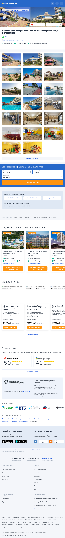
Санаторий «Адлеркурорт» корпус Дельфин (37, 252)
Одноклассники (54, 440)
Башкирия (19, 524)
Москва (4, 419)
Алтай (9, 517)
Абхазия (4, 517)
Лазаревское (12, 522)
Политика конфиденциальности (10, 535)
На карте (35, 217)
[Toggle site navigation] (61, 3)
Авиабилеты (5, 476)
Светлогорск (50, 517)
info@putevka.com (52, 198)
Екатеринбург (33, 419)
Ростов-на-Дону (23, 421)
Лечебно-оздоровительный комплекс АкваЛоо (12, 252)
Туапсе (24, 522)
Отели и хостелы (7, 473)
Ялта (40, 522)
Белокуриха (16, 517)
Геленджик (4, 522)
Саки (52, 522)
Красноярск (14, 421)
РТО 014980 (26, 391)
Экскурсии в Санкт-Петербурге (36, 517)
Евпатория (46, 522)
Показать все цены (32, 182)
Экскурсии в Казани (53, 524)
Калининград (42, 419)
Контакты (27, 217)
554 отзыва (8, 36)
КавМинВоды (59, 517)
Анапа (25, 419)
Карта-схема (43, 217)
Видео (21, 217)
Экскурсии (5, 479)
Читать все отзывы (32, 371)
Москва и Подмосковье (8, 524)
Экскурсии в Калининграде (9, 527)
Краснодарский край (8, 40)
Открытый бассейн (21, 43)
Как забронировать (40, 469)
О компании (37, 476)
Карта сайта (23, 535)
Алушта (35, 522)
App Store (4, 440)
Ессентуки (4, 519)
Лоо (22, 40)
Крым (29, 522)
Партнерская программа (9, 502)
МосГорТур (37, 473)
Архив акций (53, 217)
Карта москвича (39, 486)
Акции (36, 482)
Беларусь (23, 517)
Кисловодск (12, 519)
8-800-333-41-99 (32, 198)
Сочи (17, 40)
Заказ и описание (10, 327)
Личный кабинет (47, 458)
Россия (38, 524)
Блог (35, 489)
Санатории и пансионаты (9, 469)
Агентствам (5, 498)
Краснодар (51, 419)
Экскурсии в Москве (29, 524)
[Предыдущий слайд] (4, 17)
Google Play (19, 440)
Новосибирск (5, 421)
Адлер (49, 519)
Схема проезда (38, 509)
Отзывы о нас (38, 479)
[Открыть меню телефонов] (52, 3)
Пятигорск (20, 519)
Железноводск (28, 519)
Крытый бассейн (8, 43)
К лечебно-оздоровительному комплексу (16, 10)
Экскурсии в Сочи (23, 527)
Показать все (33, 421)
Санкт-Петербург (17, 419)
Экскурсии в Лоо (32, 334)
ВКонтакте (37, 440)
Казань (57, 419)
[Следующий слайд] (60, 17)
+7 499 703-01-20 (13, 198)
